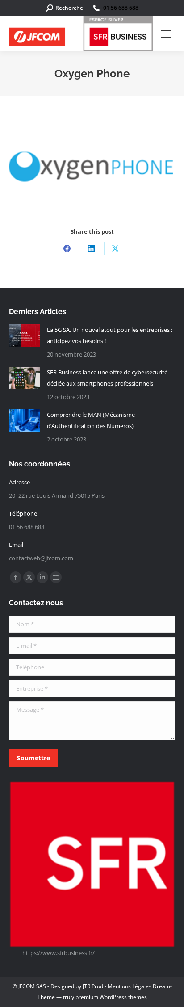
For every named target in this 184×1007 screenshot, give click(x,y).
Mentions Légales (129, 986)
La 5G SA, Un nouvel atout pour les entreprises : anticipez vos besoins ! (109, 335)
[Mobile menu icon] (166, 34)
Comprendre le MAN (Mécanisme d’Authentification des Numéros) (91, 420)
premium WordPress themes (111, 997)
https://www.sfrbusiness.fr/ (58, 953)
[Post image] (24, 335)
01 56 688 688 (120, 8)
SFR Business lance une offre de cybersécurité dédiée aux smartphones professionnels (107, 377)
